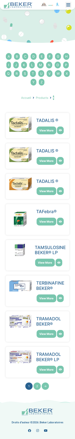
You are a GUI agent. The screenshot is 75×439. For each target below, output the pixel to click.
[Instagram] (37, 430)
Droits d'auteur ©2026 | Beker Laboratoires (37, 422)
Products (42, 98)
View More (46, 130)
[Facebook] (29, 430)
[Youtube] (45, 430)
